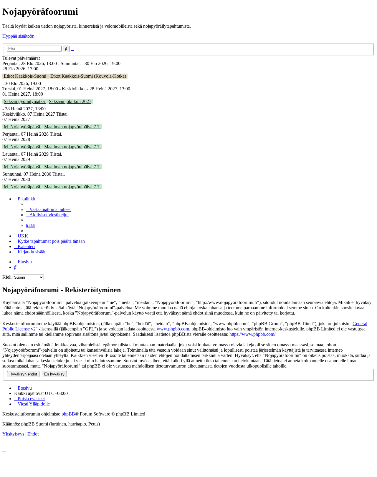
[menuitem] (48, 209)
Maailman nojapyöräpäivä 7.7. (72, 126)
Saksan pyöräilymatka (25, 101)
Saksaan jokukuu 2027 (70, 101)
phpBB (68, 413)
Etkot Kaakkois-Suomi (25, 76)
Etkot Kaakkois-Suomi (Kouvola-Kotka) (88, 76)
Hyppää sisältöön (18, 36)
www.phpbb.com (173, 328)
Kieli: (7, 277)
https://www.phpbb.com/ (252, 334)
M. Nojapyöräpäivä (22, 126)
